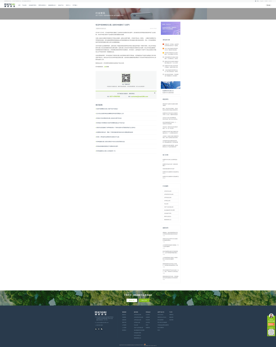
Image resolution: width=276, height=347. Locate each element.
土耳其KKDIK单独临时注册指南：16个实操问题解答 (170, 245)
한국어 (270, 1)
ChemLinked (160, 314)
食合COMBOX (161, 327)
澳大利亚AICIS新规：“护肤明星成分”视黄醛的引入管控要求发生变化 (171, 75)
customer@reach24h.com (139, 96)
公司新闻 (124, 325)
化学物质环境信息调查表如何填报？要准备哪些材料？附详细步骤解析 (170, 141)
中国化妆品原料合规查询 (163, 325)
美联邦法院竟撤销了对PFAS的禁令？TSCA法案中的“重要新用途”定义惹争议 (115, 127)
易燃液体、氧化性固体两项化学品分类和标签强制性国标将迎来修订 (170, 233)
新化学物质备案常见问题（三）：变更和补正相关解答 (170, 123)
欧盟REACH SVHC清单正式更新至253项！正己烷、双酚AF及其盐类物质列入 (171, 114)
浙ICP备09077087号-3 (139, 344)
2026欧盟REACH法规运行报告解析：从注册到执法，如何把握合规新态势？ (171, 58)
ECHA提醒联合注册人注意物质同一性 (106, 151)
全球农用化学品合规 (168, 194)
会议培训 (148, 322)
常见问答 (148, 319)
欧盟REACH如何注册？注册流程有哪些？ (170, 165)
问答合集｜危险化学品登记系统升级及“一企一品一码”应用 (170, 127)
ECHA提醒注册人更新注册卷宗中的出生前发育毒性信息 (110, 141)
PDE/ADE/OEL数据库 (162, 322)
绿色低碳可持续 (167, 213)
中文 (258, 1)
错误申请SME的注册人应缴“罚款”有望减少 (107, 109)
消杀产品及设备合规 (168, 207)
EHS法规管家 (160, 319)
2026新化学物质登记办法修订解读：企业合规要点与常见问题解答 (171, 53)
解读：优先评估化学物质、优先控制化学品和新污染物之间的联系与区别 (170, 109)
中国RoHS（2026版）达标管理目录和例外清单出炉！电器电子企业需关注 (172, 45)
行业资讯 (101, 15)
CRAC (147, 325)
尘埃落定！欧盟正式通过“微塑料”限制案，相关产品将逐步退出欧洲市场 (170, 137)
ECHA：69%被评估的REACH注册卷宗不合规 (107, 137)
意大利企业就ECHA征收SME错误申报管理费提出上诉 (110, 113)
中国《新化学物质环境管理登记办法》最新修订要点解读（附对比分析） (171, 49)
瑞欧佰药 (171, 317)
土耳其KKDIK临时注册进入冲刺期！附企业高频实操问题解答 (170, 258)
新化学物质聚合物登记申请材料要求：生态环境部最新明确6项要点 (170, 252)
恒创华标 (171, 319)
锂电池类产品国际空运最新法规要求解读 (170, 104)
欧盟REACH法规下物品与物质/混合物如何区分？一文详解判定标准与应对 (170, 132)
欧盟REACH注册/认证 (101, 28)
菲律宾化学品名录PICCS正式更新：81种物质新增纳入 (171, 239)
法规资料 (148, 317)
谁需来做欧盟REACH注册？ (169, 168)
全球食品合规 (167, 200)
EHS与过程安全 (167, 216)
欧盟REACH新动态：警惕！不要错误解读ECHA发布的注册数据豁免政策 (114, 132)
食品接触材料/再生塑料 (169, 210)
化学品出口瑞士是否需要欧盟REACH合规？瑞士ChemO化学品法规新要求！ (170, 118)
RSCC (159, 330)
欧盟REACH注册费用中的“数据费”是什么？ (171, 177)
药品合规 (166, 203)
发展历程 (124, 319)
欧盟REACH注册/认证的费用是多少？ (170, 160)
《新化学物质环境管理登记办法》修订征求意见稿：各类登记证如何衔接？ (171, 71)
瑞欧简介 (124, 314)
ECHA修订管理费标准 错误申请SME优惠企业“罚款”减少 (110, 123)
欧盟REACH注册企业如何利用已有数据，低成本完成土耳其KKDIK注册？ (171, 66)
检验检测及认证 (167, 219)
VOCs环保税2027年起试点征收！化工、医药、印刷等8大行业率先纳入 (171, 270)
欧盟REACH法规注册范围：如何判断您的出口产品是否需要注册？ (170, 146)
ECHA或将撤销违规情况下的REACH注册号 (107, 146)
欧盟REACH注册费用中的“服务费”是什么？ (171, 172)
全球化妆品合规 (167, 197)
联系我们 (124, 330)
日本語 (266, 1)
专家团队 (124, 317)
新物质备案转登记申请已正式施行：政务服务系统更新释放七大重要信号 (170, 264)
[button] (179, 33)
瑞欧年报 (124, 322)
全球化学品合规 (167, 191)
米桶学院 (148, 327)
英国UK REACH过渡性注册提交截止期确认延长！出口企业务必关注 (171, 62)
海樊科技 (171, 314)
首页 (19, 5)
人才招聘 (124, 327)
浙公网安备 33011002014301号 (150, 345)
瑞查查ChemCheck (162, 317)
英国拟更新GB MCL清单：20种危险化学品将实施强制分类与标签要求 (170, 277)
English (261, 1)
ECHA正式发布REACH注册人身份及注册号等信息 (109, 118)
